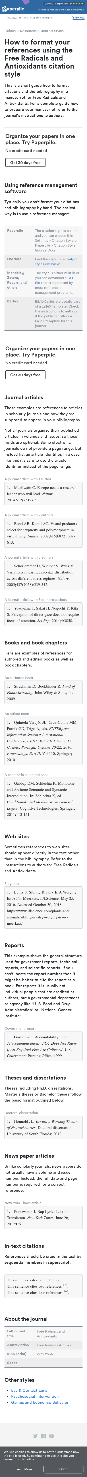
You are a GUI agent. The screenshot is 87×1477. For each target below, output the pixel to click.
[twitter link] (35, 1437)
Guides (10, 30)
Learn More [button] (23, 1469)
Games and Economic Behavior (39, 1402)
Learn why (78, 18)
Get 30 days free (25, 162)
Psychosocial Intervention (35, 1396)
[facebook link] (43, 1437)
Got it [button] (63, 1469)
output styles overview (56, 261)
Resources (28, 30)
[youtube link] (51, 1437)
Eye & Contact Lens (29, 1390)
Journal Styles (52, 30)
